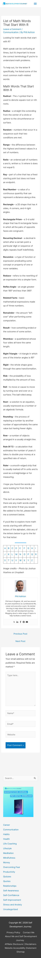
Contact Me (28, 932)
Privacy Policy (13, 932)
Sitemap (21, 951)
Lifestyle (7, 848)
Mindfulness (9, 857)
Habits (6, 834)
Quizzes (7, 876)
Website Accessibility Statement (20, 948)
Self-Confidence (11, 895)
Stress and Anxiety (12, 904)
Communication (11, 32)
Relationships (9, 886)
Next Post (20, 641)
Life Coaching (10, 843)
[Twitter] (14, 622)
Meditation (8, 853)
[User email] (27, 622)
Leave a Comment (12, 29)
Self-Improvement (12, 900)
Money (6, 862)
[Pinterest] (24, 622)
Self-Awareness (11, 890)
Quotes (6, 881)
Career (6, 825)
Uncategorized (10, 909)
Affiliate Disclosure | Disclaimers (20, 944)
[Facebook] (20, 622)
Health (6, 839)
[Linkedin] (17, 622)
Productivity (9, 872)
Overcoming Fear (11, 867)
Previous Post (20, 633)
